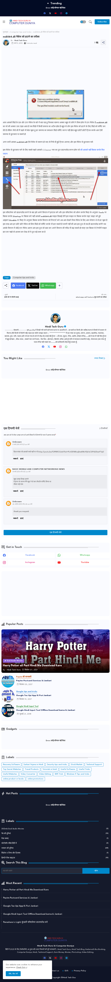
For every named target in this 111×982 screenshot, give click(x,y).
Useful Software (68, 769)
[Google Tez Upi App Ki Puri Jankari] (7, 695)
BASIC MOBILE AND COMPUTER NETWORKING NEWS (38, 469)
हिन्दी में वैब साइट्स (54, 858)
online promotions (35, 779)
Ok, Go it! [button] (13, 974)
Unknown (17, 442)
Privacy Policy (80, 971)
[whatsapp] (66, 348)
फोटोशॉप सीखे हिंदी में (54, 843)
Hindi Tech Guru (54, 327)
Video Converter (28, 774)
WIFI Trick (59, 774)
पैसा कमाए (54, 838)
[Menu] (4, 22)
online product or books (13, 779)
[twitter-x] (50, 13)
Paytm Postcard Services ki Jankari (33, 681)
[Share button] (59, 286)
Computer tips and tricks (20, 32)
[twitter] (49, 348)
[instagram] (61, 13)
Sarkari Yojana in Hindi (33, 764)
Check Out (20, 967)
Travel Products (32, 769)
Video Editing (45, 774)
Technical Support (94, 764)
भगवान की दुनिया (54, 848)
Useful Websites (10, 774)
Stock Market (76, 764)
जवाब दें (15, 459)
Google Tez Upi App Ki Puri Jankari (33, 695)
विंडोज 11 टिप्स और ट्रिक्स (54, 853)
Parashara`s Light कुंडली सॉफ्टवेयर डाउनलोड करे (25, 922)
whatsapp (85, 555)
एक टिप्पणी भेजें (55, 533)
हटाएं (21, 459)
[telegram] (66, 13)
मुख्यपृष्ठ (5, 32)
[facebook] (44, 13)
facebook (30, 555)
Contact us (54, 971)
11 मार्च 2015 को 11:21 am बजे (21, 444)
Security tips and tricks (57, 764)
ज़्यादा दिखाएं (98, 358)
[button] (83, 21)
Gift (66, 971)
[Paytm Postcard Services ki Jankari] (7, 681)
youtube (85, 562)
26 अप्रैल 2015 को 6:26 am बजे (22, 504)
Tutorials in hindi (49, 769)
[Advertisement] (55, 69)
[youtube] (55, 13)
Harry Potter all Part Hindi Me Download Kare (26, 890)
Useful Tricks (84, 769)
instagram (30, 562)
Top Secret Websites (12, 769)
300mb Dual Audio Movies (54, 829)
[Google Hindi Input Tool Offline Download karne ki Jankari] (7, 710)
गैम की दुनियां (54, 833)
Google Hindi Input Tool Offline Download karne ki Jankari (45, 710)
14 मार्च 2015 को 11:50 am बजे (21, 471)
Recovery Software (11, 764)
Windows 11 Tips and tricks (78, 774)
